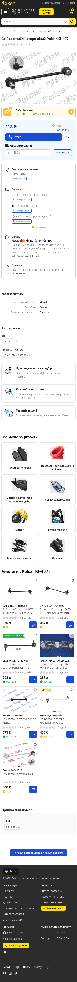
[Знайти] (72, 21)
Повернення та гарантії (54, 896)
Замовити (60, 152)
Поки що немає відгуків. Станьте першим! (38, 852)
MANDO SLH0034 (13, 715)
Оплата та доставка (51, 3)
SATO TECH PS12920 (52, 605)
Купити (18, 137)
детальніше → (33, 255)
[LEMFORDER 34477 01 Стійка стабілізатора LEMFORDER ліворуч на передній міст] (20, 645)
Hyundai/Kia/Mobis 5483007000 (51, 715)
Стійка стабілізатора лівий (18, 773)
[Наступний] (71, 645)
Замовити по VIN (55, 908)
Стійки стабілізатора (29, 31)
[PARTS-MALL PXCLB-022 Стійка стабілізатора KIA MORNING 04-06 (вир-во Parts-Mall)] (57, 645)
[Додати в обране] (68, 137)
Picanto (8, 341)
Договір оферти (12, 902)
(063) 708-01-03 (15, 939)
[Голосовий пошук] (65, 21)
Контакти (71, 3)
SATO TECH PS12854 (15, 605)
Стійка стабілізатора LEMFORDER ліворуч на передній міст (16, 666)
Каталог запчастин (14, 913)
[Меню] (5, 11)
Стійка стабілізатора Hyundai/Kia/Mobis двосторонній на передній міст (55, 721)
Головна (7, 31)
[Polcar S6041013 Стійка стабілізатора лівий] (20, 755)
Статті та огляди (12, 919)
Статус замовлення (52, 902)
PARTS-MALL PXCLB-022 (54, 660)
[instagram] (10, 973)
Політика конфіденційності (18, 908)
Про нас (7, 896)
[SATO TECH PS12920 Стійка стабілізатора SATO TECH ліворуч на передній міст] (57, 590)
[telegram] (4, 952)
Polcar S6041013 (12, 770)
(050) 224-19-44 (15, 932)
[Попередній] (43, 645)
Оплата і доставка (51, 891)
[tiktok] (16, 973)
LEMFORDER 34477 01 (15, 660)
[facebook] (4, 973)
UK (10, 871)
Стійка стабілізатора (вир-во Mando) (19, 721)
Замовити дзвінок (18, 945)
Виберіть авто (24, 110)
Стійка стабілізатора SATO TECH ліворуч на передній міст (18, 611)
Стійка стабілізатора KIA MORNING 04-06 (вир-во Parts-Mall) (54, 666)
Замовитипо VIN (46, 12)
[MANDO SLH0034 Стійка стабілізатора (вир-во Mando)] (20, 700)
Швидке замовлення (19, 145)
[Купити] (33, 624)
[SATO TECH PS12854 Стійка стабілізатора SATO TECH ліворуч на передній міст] (20, 590)
